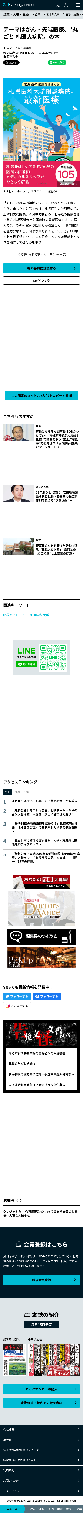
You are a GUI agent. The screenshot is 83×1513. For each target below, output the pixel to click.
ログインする (41, 280)
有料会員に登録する (41, 268)
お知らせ (11, 1200)
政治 (38, 426)
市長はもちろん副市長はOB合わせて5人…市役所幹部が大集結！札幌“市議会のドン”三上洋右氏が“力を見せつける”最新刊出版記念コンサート (57, 439)
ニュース (11, 1509)
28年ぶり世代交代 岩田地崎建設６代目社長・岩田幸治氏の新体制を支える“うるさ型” (57, 496)
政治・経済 (37, 1509)
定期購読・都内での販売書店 (41, 1402)
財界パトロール (14, 615)
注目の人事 (53, 14)
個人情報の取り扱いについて (21, 1450)
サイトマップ (11, 1491)
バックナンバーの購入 (41, 1389)
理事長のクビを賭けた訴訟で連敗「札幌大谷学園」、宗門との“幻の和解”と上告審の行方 (56, 549)
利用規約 (8, 1470)
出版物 (7, 1440)
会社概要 (8, 1429)
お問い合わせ (11, 1481)
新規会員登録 (41, 1279)
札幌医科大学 (39, 615)
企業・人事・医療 (16, 14)
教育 (38, 540)
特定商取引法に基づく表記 (19, 1460)
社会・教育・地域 (60, 1509)
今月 (27, 792)
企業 (37, 14)
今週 (17, 792)
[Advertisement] (41, 336)
